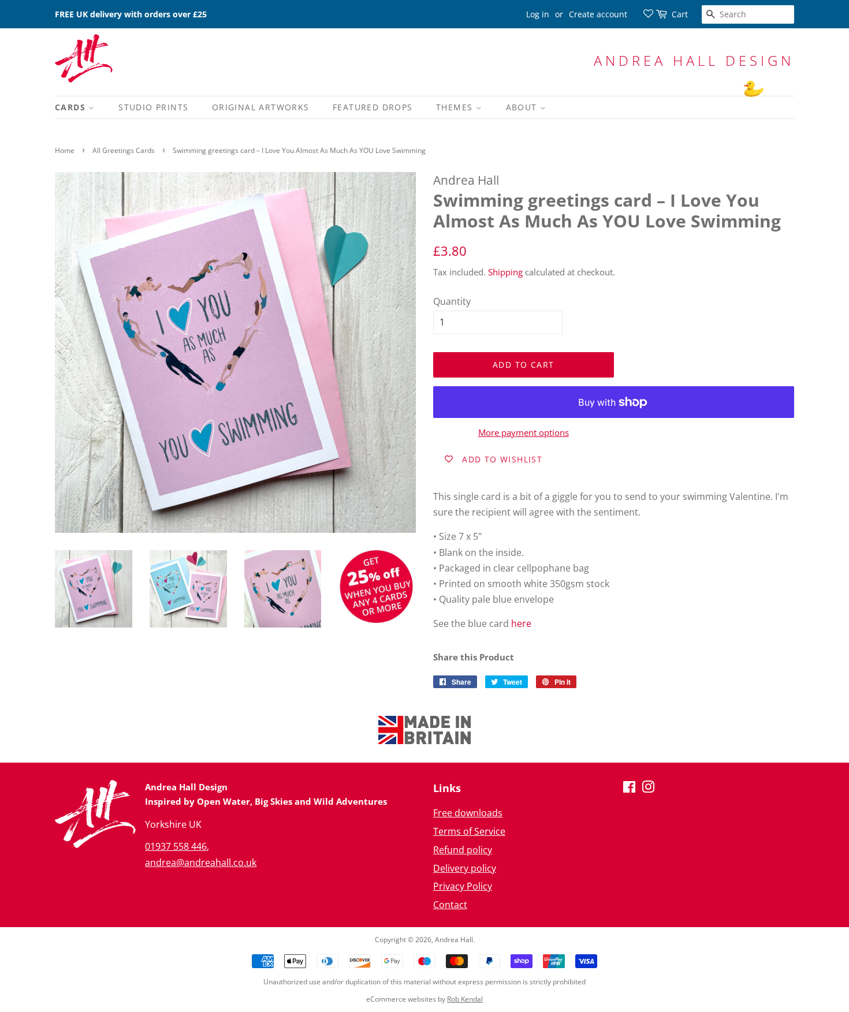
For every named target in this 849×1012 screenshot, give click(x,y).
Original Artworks (261, 107)
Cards (71, 107)
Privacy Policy (462, 886)
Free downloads (467, 812)
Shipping (505, 272)
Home (65, 150)
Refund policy (462, 849)
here (521, 623)
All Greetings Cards (123, 150)
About (523, 107)
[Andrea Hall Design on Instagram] (648, 788)
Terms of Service (469, 831)
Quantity (452, 301)
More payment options (523, 432)
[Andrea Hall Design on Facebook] (629, 788)
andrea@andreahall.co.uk (200, 862)
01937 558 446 (176, 846)
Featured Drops (373, 107)
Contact (450, 904)
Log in (537, 14)
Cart (680, 14)
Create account (598, 14)
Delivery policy (464, 868)
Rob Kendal (465, 999)
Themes (456, 107)
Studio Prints (153, 107)
